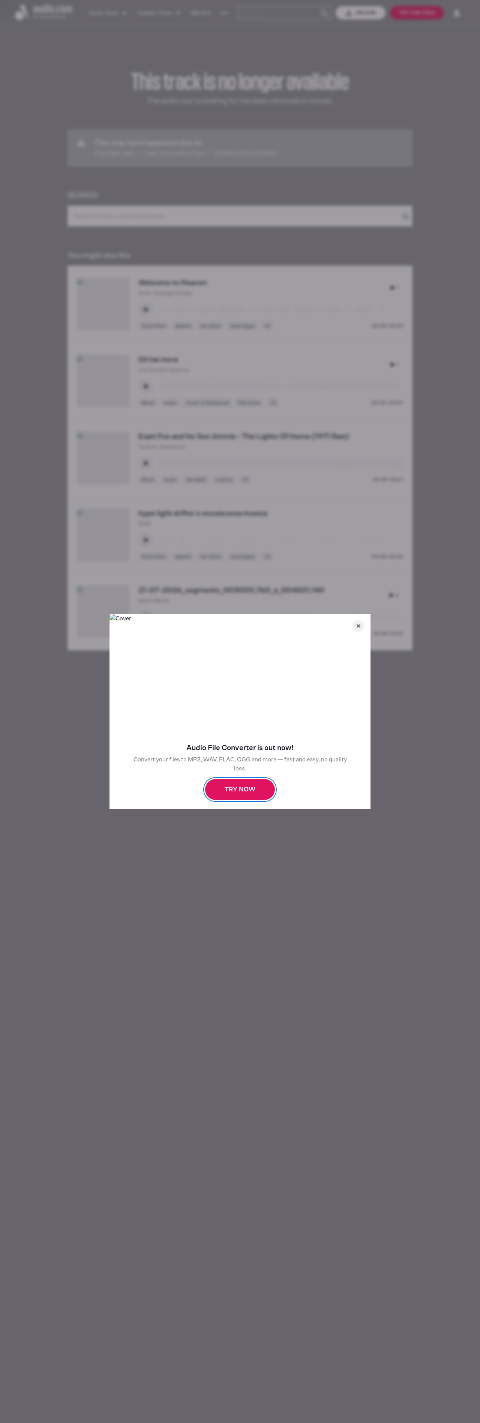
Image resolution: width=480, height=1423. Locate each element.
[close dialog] (358, 626)
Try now (240, 789)
